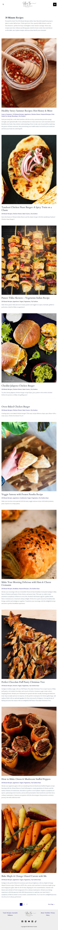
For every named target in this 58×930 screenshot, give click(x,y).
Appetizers (27, 114)
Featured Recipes (46, 114)
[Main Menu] (54, 4)
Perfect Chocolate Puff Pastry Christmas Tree (23, 682)
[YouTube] (29, 921)
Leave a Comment (7, 114)
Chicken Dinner (35, 114)
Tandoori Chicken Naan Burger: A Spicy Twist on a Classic (27, 209)
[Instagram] (26, 921)
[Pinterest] (32, 921)
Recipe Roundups (13, 116)
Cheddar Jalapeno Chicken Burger (18, 385)
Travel (4, 913)
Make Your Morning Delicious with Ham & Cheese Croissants (26, 584)
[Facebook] (22, 921)
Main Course (26, 213)
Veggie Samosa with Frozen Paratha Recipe (22, 494)
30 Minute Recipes (18, 114)
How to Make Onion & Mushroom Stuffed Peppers (26, 779)
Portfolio (47, 913)
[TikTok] (36, 921)
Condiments (23, 498)
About (42, 913)
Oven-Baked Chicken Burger (16, 406)
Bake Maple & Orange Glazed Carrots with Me (24, 876)
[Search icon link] (3, 4)
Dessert (15, 685)
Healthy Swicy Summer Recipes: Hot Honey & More (27, 110)
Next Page (51, 904)
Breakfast (15, 588)
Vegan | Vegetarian (25, 301)
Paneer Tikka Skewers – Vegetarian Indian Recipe (26, 297)
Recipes (9, 913)
